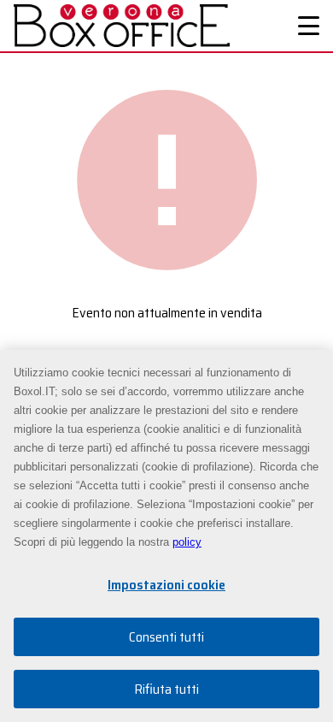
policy (187, 542)
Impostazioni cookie (166, 584)
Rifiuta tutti (166, 689)
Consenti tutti (166, 637)
